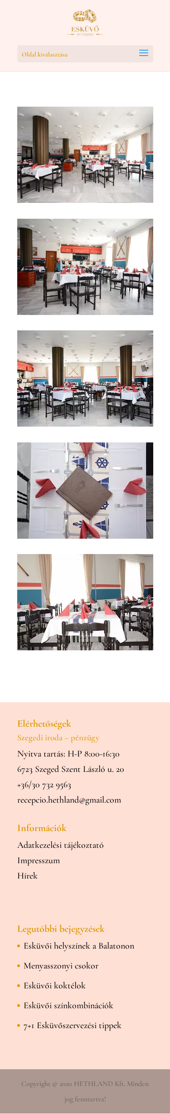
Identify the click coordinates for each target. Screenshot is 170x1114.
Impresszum (38, 860)
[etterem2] (85, 200)
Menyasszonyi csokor (61, 965)
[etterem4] (85, 423)
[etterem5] (85, 536)
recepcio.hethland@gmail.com (69, 799)
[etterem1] (85, 647)
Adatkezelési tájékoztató (60, 845)
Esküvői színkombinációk (68, 1005)
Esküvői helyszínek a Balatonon (79, 945)
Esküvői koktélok (55, 985)
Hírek (27, 875)
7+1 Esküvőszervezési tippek (72, 1025)
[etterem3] (85, 312)
